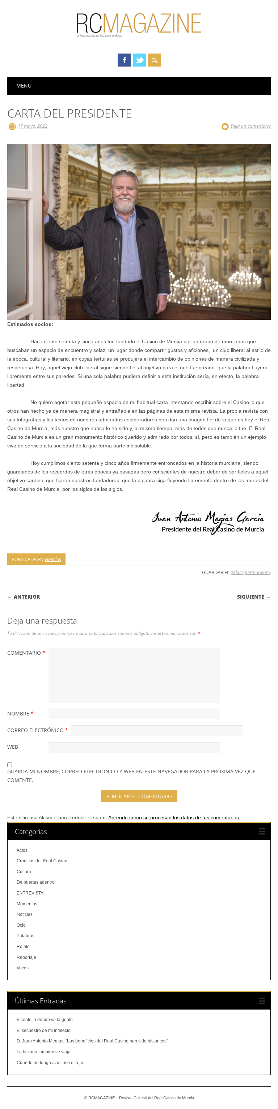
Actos (22, 850)
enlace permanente (250, 572)
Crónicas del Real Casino (42, 860)
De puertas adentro (36, 882)
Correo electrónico (37, 730)
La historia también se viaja (44, 1051)
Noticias (53, 559)
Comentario (26, 652)
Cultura (24, 871)
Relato (23, 946)
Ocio (21, 925)
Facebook (124, 60)
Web (12, 746)
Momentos (27, 903)
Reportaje (26, 957)
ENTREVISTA (30, 893)
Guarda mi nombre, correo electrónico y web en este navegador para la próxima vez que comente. (131, 775)
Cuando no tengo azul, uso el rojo (50, 1062)
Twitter (139, 60)
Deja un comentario (251, 126)
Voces (23, 967)
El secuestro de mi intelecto (44, 1030)
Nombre (20, 713)
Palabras (25, 935)
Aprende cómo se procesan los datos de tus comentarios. (174, 817)
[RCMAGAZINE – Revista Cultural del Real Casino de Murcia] (139, 40)
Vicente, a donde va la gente (45, 1019)
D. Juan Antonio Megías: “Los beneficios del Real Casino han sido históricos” (92, 1041)
